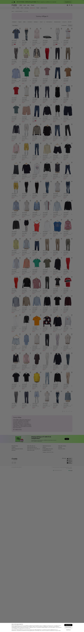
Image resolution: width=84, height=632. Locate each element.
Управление (68, 629)
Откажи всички (68, 627)
